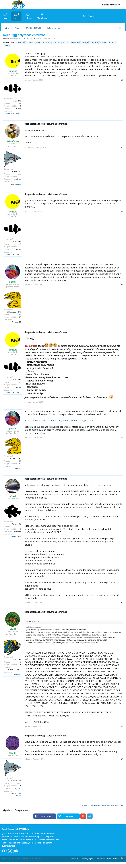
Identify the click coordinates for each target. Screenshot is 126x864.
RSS (122, 858)
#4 (122, 285)
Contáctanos (100, 859)
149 (20, 103)
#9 (122, 759)
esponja (65, 42)
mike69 (12, 629)
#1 (122, 80)
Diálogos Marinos (16, 38)
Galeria (28, 18)
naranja (85, 42)
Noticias (116, 859)
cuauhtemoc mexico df (13, 113)
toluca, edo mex (16, 184)
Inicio (5, 18)
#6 (122, 438)
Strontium (74, 859)
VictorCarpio (13, 141)
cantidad (30, 42)
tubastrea (112, 42)
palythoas (94, 42)
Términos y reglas (86, 859)
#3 (122, 211)
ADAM (13, 496)
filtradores (75, 42)
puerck (12, 282)
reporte (103, 42)
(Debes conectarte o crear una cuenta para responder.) (102, 806)
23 (20, 526)
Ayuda (109, 859)
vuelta (7, 45)
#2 (122, 147)
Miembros (42, 18)
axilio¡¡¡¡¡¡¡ (20, 42)
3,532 (19, 174)
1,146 (19, 662)
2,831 (19, 314)
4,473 (19, 783)
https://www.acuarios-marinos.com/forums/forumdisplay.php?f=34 (59, 420)
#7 (122, 603)
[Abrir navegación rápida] (120, 28)
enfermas (56, 42)
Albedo (12, 753)
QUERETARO (16, 674)
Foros (16, 18)
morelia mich (16, 537)
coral (38, 42)
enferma (46, 42)
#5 (122, 402)
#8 (122, 726)
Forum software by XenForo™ (23, 859)
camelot (40, 38)
